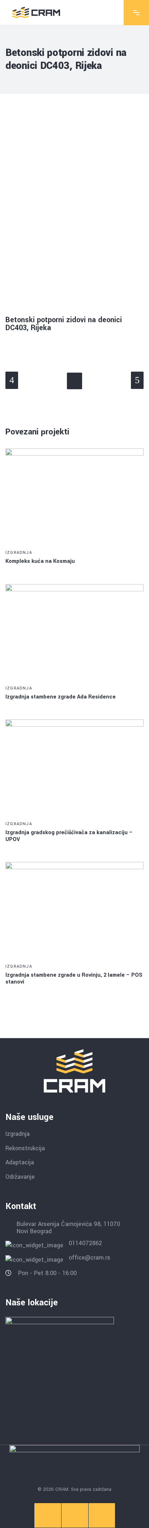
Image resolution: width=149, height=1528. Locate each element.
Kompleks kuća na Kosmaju (40, 561)
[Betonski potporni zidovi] (74, 113)
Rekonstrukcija (25, 1148)
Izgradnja (18, 552)
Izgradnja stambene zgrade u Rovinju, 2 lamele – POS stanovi (73, 978)
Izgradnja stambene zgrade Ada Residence (60, 697)
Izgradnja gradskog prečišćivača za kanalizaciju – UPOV (69, 836)
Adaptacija (19, 1162)
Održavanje (20, 1177)
